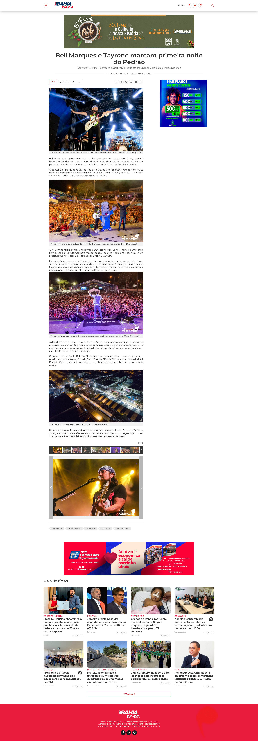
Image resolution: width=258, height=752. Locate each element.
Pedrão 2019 (74, 528)
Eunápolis (57, 528)
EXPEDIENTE (122, 726)
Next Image (141, 487)
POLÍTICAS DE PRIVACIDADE (145, 726)
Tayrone (106, 528)
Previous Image (51, 487)
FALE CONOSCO (106, 726)
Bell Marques (122, 528)
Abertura (91, 528)
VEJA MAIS (129, 694)
